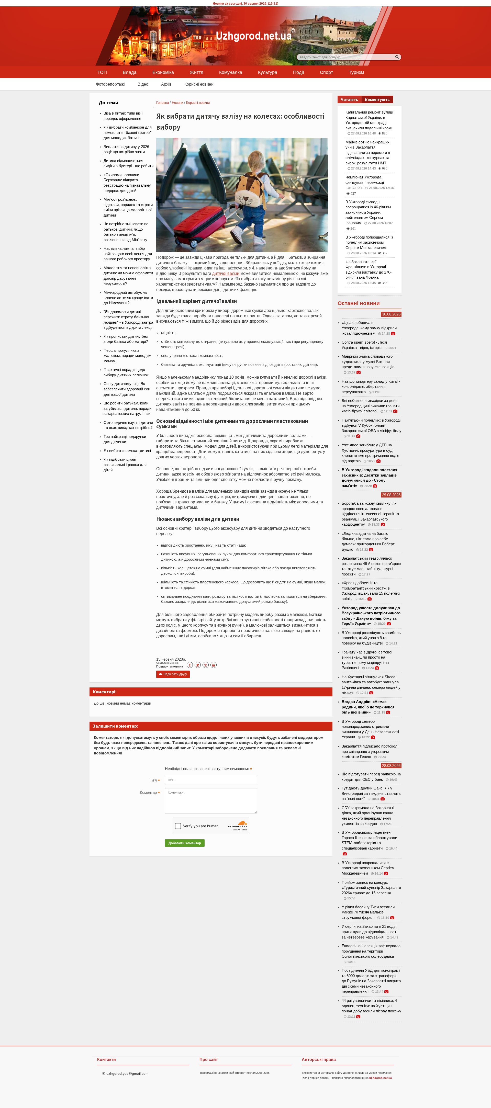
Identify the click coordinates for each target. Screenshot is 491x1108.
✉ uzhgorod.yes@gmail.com (125, 1073)
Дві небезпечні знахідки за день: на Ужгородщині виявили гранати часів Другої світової (370, 406)
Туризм (356, 72)
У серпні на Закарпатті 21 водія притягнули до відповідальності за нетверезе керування (369, 931)
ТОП (102, 72)
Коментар (150, 793)
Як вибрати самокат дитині (127, 451)
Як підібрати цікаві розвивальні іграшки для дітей (125, 464)
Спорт (326, 72)
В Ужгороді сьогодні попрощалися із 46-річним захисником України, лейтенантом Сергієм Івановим (368, 212)
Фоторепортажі (110, 84)
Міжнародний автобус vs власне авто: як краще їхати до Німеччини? (128, 297)
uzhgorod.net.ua (380, 1077)
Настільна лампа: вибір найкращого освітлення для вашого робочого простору (128, 253)
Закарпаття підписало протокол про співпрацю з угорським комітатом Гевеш (369, 751)
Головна (162, 103)
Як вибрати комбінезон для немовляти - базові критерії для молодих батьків (128, 132)
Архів (166, 84)
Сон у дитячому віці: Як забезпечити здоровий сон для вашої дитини (127, 389)
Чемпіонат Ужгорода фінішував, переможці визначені (364, 182)
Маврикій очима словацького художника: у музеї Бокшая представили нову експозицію (368, 361)
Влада (130, 72)
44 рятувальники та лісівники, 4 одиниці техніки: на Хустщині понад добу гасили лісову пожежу (371, 1006)
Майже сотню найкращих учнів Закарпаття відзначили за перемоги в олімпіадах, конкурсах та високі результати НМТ (367, 152)
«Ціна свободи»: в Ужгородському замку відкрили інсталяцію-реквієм (369, 328)
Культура (267, 72)
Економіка (163, 72)
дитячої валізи (225, 273)
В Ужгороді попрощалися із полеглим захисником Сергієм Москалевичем (369, 242)
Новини (177, 103)
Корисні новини (199, 84)
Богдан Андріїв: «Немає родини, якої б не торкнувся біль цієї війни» (368, 707)
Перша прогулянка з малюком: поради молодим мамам (127, 355)
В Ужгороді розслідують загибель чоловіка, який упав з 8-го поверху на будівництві (371, 638)
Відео (143, 84)
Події (298, 72)
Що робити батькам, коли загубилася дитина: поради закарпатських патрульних (127, 408)
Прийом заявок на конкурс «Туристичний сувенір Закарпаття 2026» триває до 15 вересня (371, 887)
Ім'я (155, 780)
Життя (196, 72)
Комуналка (230, 72)
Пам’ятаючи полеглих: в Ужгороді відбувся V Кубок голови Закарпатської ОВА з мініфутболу (371, 425)
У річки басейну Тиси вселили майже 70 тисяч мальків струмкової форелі (368, 912)
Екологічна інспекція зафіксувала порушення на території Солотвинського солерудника (371, 951)
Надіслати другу (173, 674)
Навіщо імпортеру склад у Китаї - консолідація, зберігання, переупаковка (371, 386)
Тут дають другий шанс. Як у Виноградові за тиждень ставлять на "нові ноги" (371, 793)
